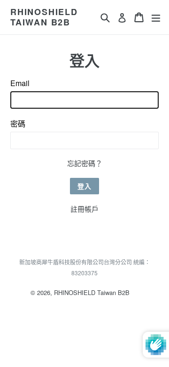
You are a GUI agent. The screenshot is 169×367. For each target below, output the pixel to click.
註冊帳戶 (84, 209)
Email (20, 83)
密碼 (17, 123)
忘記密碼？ (84, 163)
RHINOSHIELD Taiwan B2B (44, 17)
